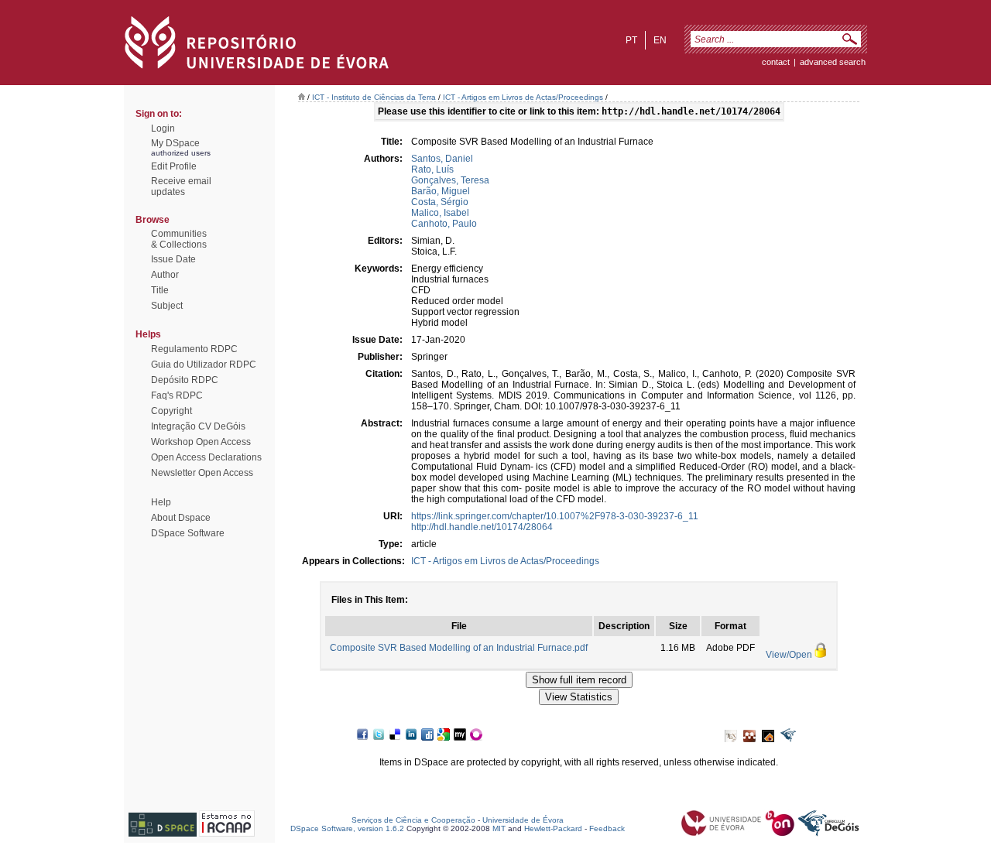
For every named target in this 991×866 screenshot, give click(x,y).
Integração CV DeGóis (198, 426)
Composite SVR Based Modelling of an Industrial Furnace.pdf (459, 647)
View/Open (789, 654)
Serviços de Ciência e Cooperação (413, 820)
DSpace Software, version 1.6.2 (347, 828)
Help (161, 502)
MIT (499, 828)
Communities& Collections (179, 239)
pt (631, 40)
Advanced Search (833, 62)
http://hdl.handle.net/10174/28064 (482, 527)
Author (165, 274)
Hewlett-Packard (553, 828)
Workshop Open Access (201, 441)
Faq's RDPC (177, 395)
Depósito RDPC (184, 380)
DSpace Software (188, 533)
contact (776, 62)
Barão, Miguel (440, 191)
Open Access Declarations (206, 457)
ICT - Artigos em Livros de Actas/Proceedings (523, 97)
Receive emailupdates (181, 186)
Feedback (607, 828)
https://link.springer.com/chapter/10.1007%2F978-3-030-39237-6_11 (554, 516)
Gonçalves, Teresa (450, 180)
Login (163, 128)
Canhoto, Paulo (444, 223)
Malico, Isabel (440, 212)
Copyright (171, 411)
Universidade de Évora (523, 820)
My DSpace (175, 143)
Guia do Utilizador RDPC (203, 364)
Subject (167, 305)
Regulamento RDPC (194, 349)
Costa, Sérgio (439, 202)
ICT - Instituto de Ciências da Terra (374, 97)
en (660, 40)
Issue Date (173, 259)
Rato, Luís (432, 169)
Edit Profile (174, 166)
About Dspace (181, 517)
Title (160, 290)
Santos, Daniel (442, 158)
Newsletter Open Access (202, 472)
